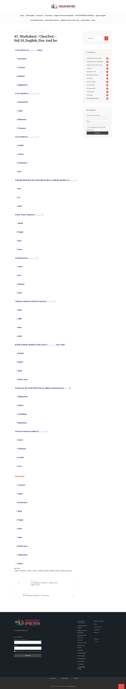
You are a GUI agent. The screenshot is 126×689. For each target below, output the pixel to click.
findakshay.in (72, 686)
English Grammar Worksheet (64, 15)
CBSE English (30, 15)
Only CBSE (41, 32)
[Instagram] (108, 6)
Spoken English (100, 15)
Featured (89, 68)
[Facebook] (106, 6)
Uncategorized (91, 88)
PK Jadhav (21, 32)
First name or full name (93, 115)
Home (22, 15)
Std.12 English (91, 85)
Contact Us (97, 629)
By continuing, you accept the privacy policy (96, 129)
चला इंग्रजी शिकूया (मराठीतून (93, 98)
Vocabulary (48, 15)
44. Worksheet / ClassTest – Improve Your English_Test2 (44, 583)
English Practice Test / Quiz (69, 20)
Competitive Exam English (94, 58)
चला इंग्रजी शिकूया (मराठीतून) (84, 15)
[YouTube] (111, 6)
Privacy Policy (97, 627)
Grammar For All (91, 71)
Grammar (39, 15)
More (93, 20)
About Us (96, 632)
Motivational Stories (52, 20)
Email (88, 121)
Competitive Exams (36, 20)
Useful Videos (85, 20)
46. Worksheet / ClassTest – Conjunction (36, 594)
